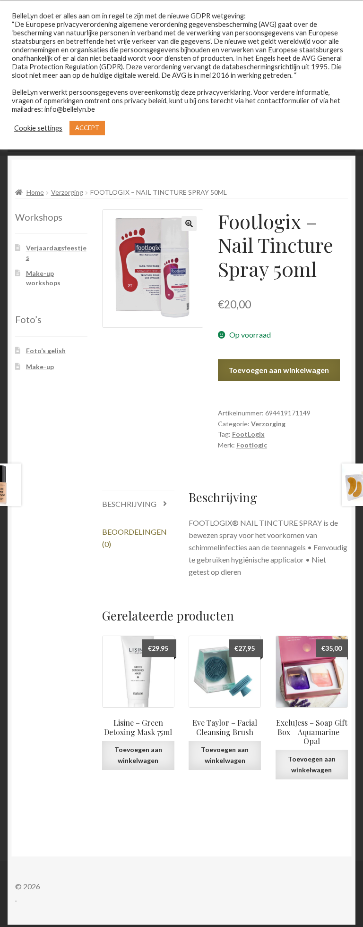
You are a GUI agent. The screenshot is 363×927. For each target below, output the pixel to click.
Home (35, 192)
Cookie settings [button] (38, 128)
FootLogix (248, 434)
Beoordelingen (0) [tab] (134, 537)
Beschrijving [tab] (129, 503)
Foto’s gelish (46, 351)
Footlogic (251, 445)
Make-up (40, 367)
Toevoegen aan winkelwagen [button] (138, 754)
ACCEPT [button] (87, 128)
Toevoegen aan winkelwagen (278, 369)
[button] (189, 223)
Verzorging (67, 192)
